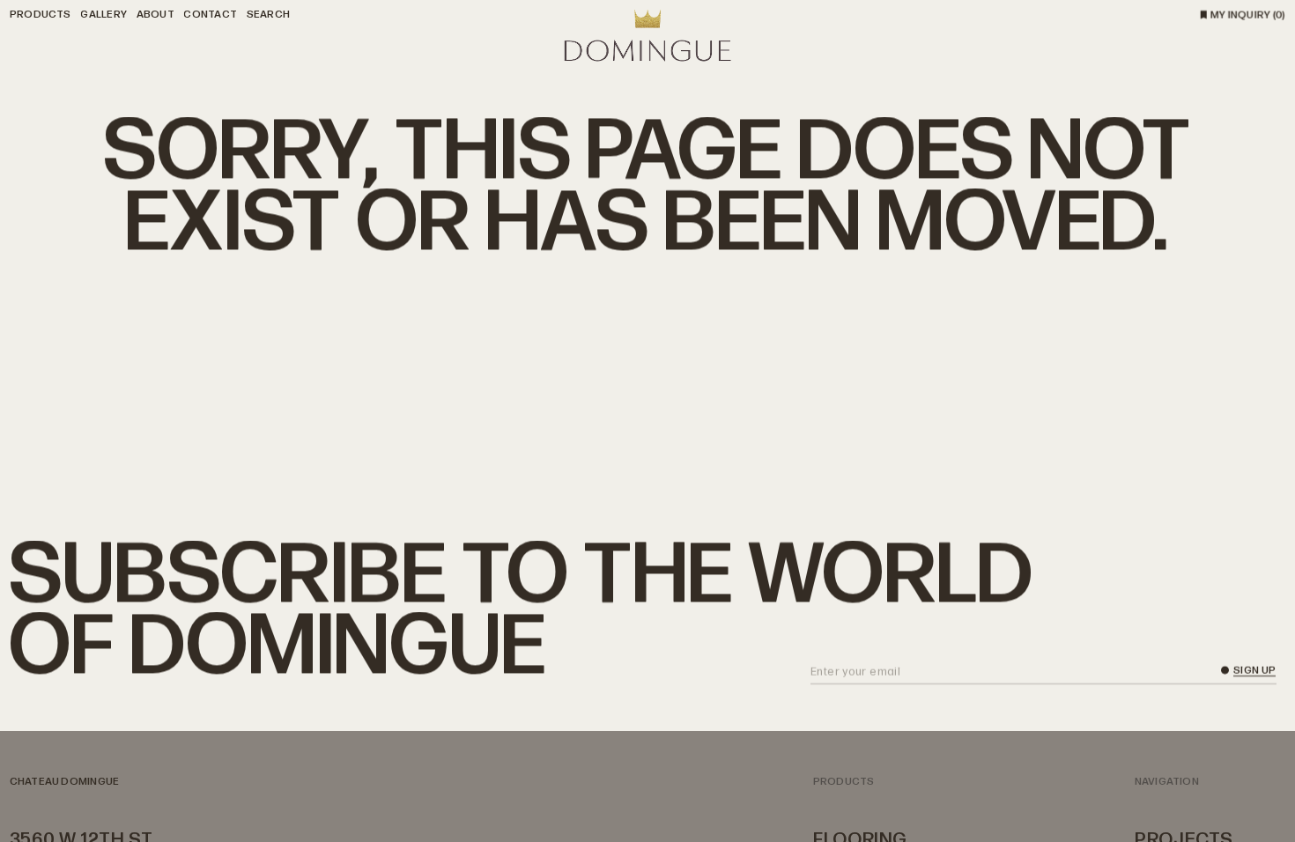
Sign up (1254, 672)
